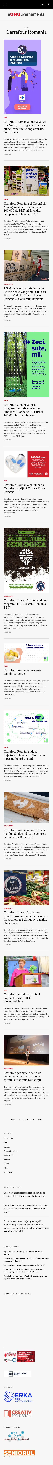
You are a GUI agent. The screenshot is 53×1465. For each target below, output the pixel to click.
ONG (5, 990)
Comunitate (8, 284)
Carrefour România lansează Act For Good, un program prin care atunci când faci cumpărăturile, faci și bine (25, 127)
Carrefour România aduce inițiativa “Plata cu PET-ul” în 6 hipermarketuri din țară (24, 755)
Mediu (6, 199)
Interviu (7, 1159)
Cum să (7, 1147)
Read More (7, 154)
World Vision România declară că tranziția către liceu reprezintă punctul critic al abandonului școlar (26, 1208)
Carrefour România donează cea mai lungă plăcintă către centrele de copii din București (25, 833)
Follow (43, 4)
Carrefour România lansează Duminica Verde (22, 672)
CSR (5, 117)
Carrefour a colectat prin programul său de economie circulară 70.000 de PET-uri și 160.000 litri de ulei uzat (23, 410)
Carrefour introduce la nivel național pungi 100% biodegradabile (22, 998)
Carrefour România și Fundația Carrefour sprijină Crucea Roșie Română (24, 488)
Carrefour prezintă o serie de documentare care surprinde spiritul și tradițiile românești (22, 1076)
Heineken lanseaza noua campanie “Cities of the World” (24, 1265)
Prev (13, 1119)
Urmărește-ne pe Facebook (17, 1294)
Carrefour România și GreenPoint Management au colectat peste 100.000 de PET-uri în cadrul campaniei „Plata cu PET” (25, 209)
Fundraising (8, 1155)
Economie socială (10, 1151)
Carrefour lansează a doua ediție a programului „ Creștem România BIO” (26, 604)
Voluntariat (8, 1172)
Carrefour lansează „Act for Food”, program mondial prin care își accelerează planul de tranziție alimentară (26, 918)
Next (40, 1119)
